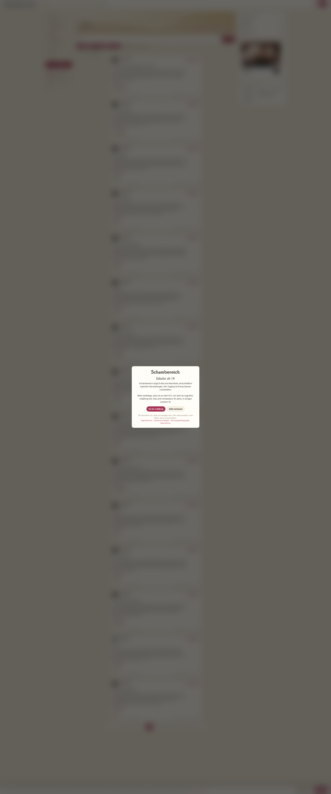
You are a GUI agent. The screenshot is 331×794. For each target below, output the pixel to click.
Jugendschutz (146, 420)
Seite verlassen (175, 409)
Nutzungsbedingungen (180, 420)
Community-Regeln (161, 420)
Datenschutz (165, 423)
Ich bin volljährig (156, 409)
